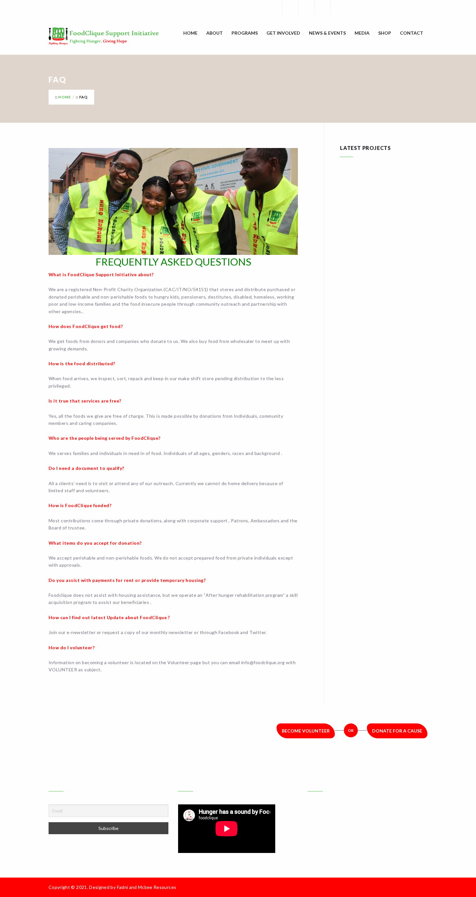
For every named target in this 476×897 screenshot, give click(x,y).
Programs (245, 33)
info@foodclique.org (351, 841)
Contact (411, 33)
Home (190, 33)
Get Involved (283, 33)
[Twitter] (306, 7)
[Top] (424, 887)
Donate (408, 7)
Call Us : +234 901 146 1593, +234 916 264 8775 (105, 7)
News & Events (327, 33)
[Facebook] (290, 7)
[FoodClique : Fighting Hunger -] (113, 36)
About (214, 33)
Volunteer (366, 7)
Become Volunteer (306, 730)
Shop (384, 33)
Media (362, 33)
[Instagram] (322, 7)
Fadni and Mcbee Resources (146, 887)
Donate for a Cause (397, 730)
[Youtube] (339, 7)
